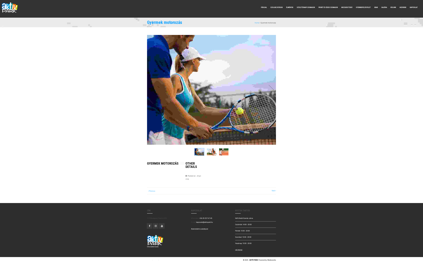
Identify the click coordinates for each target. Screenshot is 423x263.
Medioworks (271, 260)
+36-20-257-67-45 (205, 218)
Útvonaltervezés (153, 247)
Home (257, 23)
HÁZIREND (238, 250)
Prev (152, 90)
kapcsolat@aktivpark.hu (204, 222)
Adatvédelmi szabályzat (199, 229)
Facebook (149, 226)
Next (270, 90)
